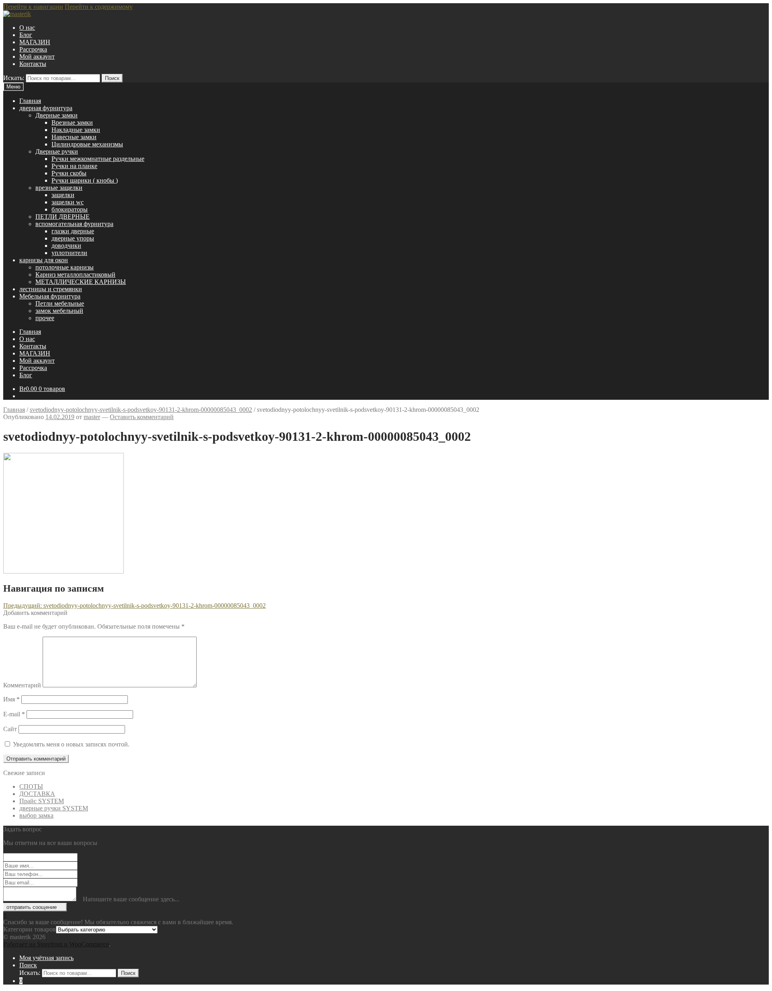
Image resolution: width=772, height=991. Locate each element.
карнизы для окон (43, 260)
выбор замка (36, 815)
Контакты (32, 63)
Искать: (13, 77)
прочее (44, 318)
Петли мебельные (59, 303)
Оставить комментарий (142, 416)
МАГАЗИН (34, 42)
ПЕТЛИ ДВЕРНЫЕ (62, 216)
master (92, 416)
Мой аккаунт (37, 56)
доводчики (66, 245)
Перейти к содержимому (99, 6)
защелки (62, 194)
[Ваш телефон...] (81, 873)
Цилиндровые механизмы (87, 144)
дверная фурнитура (45, 108)
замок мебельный (59, 310)
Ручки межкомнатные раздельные (97, 158)
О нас (27, 27)
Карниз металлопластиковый (75, 274)
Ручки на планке (74, 165)
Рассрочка (33, 49)
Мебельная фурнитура (49, 296)
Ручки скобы (68, 173)
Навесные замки (73, 137)
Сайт (10, 729)
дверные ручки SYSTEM (53, 808)
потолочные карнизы (64, 267)
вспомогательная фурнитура (74, 223)
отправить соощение (31, 907)
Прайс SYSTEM (41, 801)
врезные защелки (58, 187)
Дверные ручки (56, 151)
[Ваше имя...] (81, 865)
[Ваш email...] (81, 882)
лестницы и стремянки (50, 289)
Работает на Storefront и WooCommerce (56, 944)
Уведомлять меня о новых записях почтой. (71, 744)
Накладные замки (75, 129)
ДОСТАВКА (37, 793)
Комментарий (22, 685)
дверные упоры (72, 238)
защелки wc (67, 202)
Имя (11, 699)
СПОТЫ (31, 786)
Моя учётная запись (46, 957)
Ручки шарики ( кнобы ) (84, 180)
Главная (30, 100)
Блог (25, 34)
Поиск (112, 78)
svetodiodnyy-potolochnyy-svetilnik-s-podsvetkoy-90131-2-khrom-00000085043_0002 (141, 409)
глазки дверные (72, 231)
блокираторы (69, 209)
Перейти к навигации (33, 6)
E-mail (14, 714)
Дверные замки (56, 115)
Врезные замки (72, 122)
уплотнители (69, 252)
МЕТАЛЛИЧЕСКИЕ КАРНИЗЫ (80, 281)
